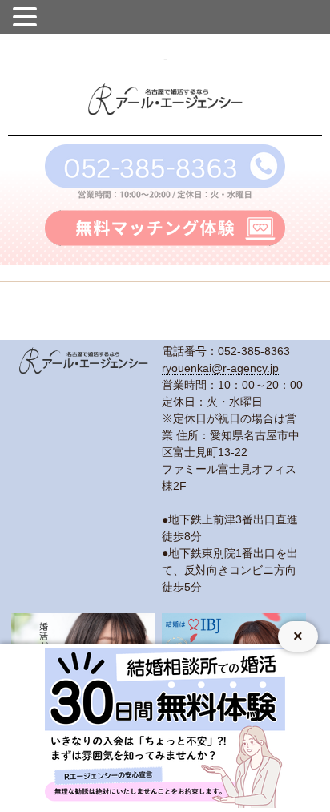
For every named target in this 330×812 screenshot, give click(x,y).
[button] (27, 15)
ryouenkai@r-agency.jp (220, 368)
